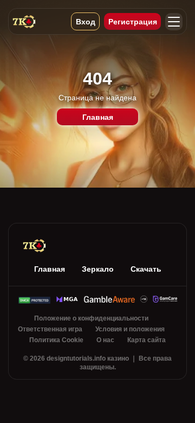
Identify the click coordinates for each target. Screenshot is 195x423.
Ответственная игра (50, 329)
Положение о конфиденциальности (91, 318)
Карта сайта (146, 340)
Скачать (146, 269)
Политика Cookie (56, 340)
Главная (97, 117)
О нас (105, 340)
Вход (85, 21)
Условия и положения (130, 329)
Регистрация (132, 21)
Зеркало (98, 269)
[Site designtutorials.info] (36, 21)
